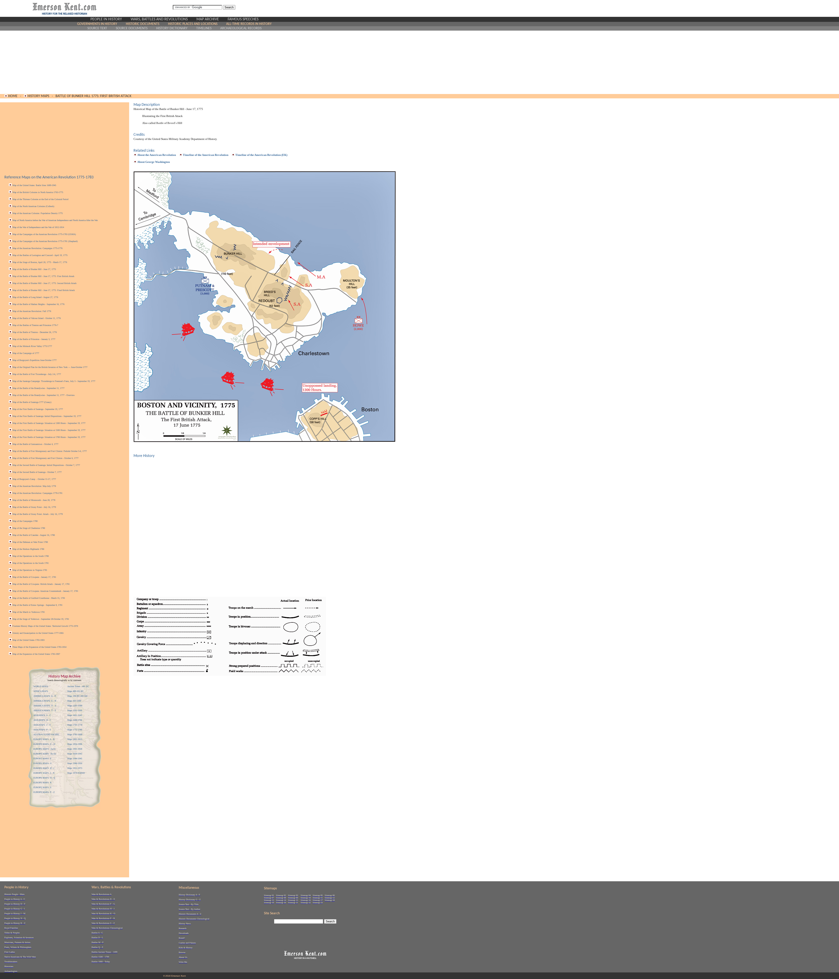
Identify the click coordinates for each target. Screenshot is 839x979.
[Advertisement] (174, 62)
